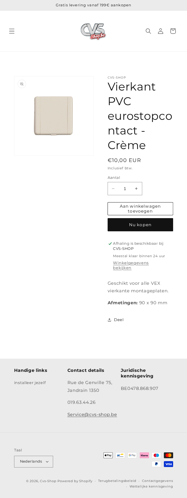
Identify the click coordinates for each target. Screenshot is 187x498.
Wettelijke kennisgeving (151, 486)
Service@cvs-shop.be (92, 414)
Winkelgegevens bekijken (131, 265)
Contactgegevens (157, 481)
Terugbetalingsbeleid (117, 481)
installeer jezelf (30, 382)
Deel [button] (119, 319)
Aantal (114, 177)
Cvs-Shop (48, 481)
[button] (12, 31)
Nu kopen (140, 224)
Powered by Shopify (75, 481)
